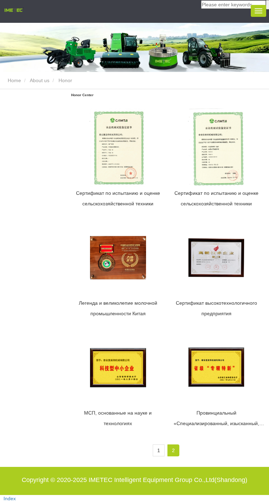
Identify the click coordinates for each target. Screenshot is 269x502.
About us (39, 80)
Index (10, 498)
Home (13, 80)
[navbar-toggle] (258, 11)
